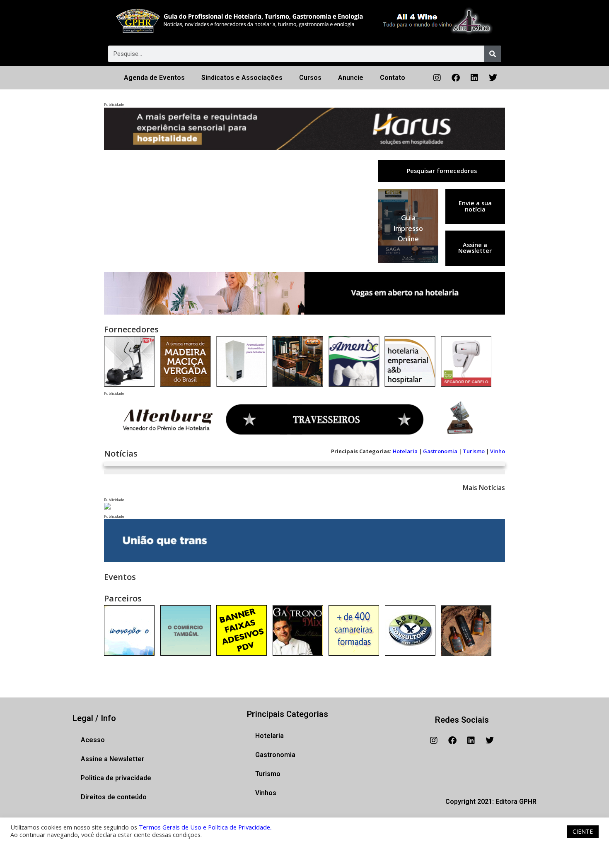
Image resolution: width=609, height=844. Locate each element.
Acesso (93, 740)
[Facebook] (455, 78)
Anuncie (350, 78)
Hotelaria (405, 451)
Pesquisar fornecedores (442, 171)
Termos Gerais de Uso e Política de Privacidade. (205, 827)
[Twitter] (493, 78)
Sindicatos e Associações (242, 78)
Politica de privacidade (116, 778)
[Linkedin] (474, 78)
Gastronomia (440, 451)
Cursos (310, 78)
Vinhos (265, 793)
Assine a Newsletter (475, 248)
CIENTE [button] (583, 831)
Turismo (474, 451)
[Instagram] (437, 78)
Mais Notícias (484, 487)
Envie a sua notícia (475, 206)
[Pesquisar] (492, 54)
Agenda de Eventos (154, 78)
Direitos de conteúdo (114, 797)
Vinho (497, 451)
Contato (392, 78)
